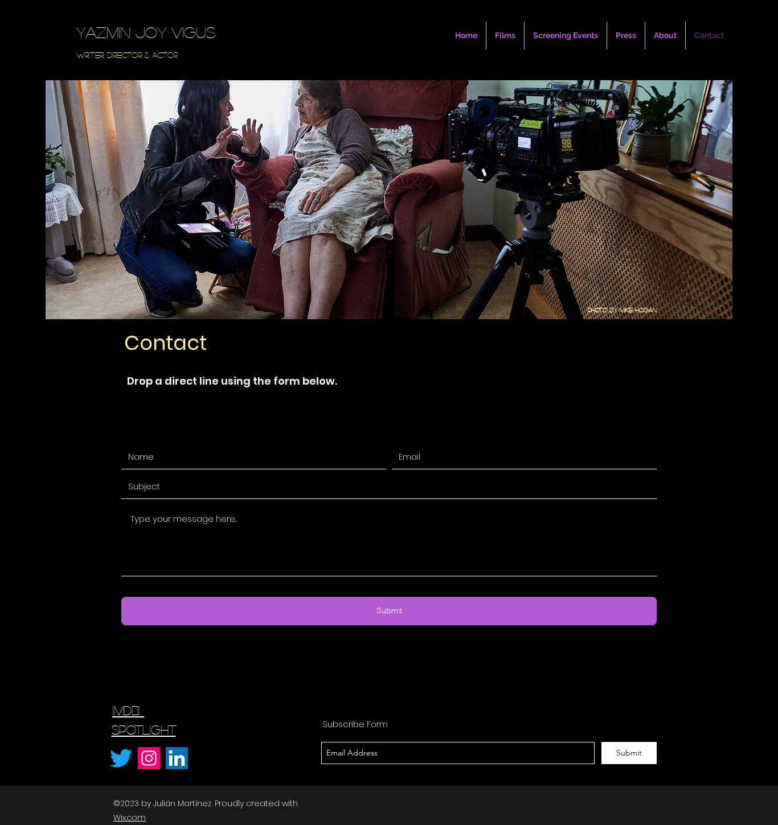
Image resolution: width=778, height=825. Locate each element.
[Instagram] (149, 758)
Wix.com (129, 817)
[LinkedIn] (177, 758)
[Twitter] (121, 758)
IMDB (128, 710)
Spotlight (144, 729)
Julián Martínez (182, 803)
